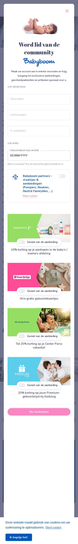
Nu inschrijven (39, 412)
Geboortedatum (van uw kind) (24, 150)
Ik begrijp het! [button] (19, 537)
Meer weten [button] (53, 527)
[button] (39, 186)
